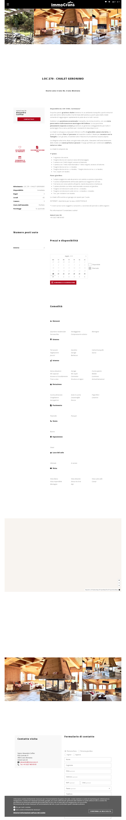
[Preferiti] (106, 2)
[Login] (109, 2)
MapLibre (87, 590)
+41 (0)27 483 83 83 (28, 764)
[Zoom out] (119, 583)
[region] (63, 555)
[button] (6, 26)
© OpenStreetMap (113, 590)
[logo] (63, 4)
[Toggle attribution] (119, 590)
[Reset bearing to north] (119, 585)
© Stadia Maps (95, 590)
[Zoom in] (119, 580)
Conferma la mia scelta (100, 811)
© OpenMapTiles (103, 590)
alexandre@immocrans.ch (29, 762)
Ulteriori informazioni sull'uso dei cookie (29, 813)
